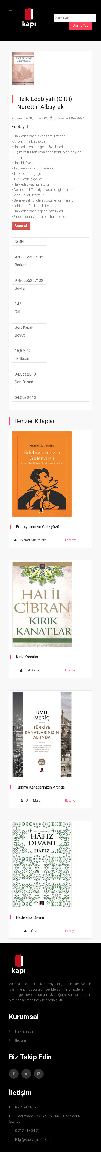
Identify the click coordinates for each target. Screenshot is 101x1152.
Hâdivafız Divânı (30, 917)
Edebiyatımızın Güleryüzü (37, 527)
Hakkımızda (24, 1031)
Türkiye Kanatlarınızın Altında (40, 787)
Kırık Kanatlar (27, 657)
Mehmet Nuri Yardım (33, 540)
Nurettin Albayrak (40, 106)
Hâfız (33, 931)
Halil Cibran (33, 670)
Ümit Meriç (32, 800)
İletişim (20, 1040)
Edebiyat (20, 126)
